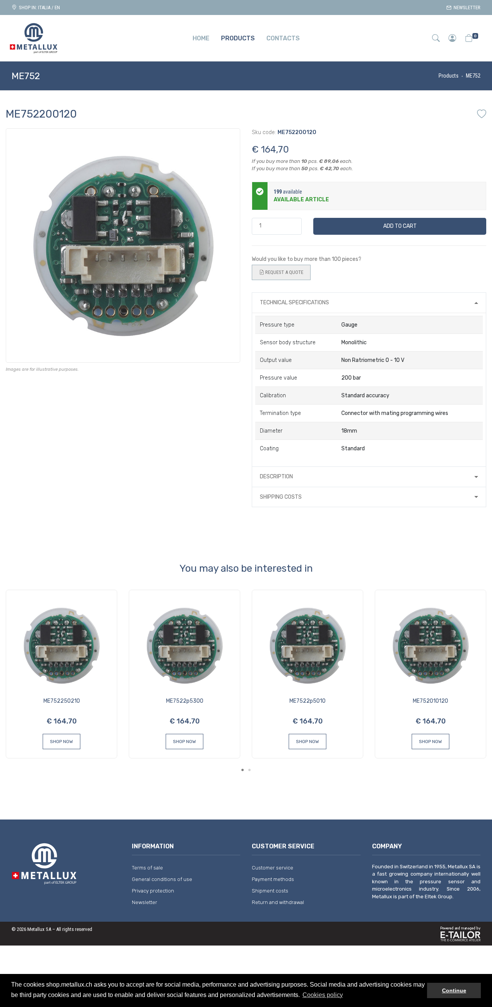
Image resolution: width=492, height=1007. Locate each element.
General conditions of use (162, 879)
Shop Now (61, 741)
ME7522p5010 (307, 701)
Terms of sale (147, 868)
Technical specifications (294, 302)
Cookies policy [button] (323, 995)
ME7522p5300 (184, 701)
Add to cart (400, 226)
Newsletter (465, 7)
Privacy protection (153, 891)
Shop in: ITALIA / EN (38, 7)
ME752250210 (61, 701)
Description (276, 476)
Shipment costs (270, 891)
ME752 (473, 76)
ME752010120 (430, 701)
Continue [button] (454, 990)
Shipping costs (281, 497)
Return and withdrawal (278, 902)
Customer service (272, 868)
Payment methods (273, 879)
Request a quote (283, 272)
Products (449, 76)
